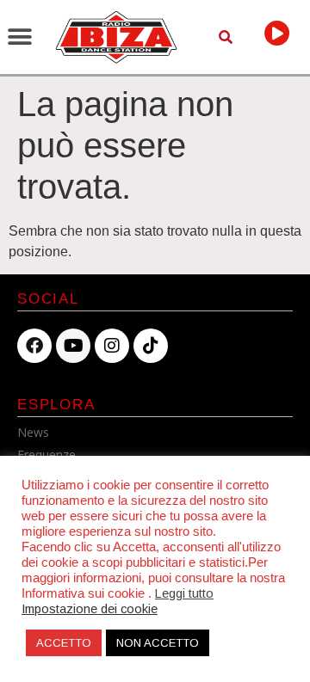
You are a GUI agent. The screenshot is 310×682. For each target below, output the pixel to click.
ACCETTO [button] (63, 642)
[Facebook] (34, 346)
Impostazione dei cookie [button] (90, 609)
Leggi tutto (184, 593)
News (33, 432)
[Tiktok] (150, 346)
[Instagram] (112, 346)
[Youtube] (73, 346)
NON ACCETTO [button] (157, 642)
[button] (19, 36)
